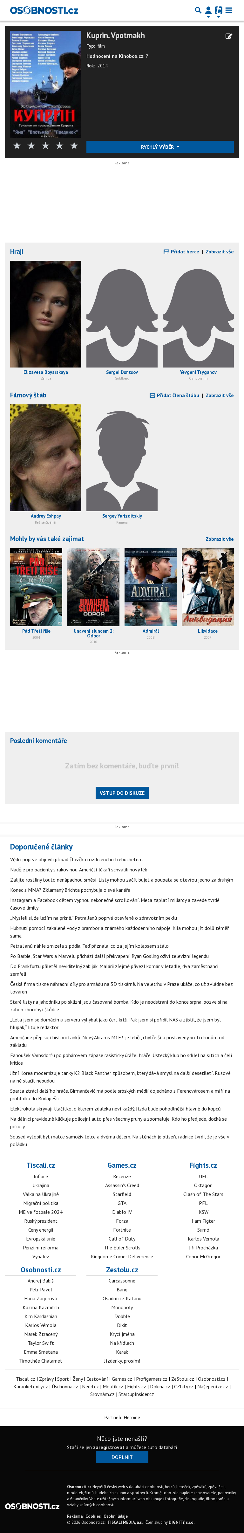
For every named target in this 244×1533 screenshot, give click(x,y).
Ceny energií (40, 1230)
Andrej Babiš (41, 1280)
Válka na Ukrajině (41, 1194)
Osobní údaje (116, 1516)
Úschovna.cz (65, 1386)
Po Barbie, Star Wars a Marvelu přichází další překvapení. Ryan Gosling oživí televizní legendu (109, 956)
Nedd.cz (90, 1386)
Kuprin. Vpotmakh (115, 35)
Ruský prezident (41, 1221)
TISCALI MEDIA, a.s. (125, 1522)
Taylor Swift (41, 1343)
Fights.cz (203, 1165)
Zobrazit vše (220, 251)
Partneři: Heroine (122, 1417)
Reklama (75, 1516)
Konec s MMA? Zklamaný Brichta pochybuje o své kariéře (70, 890)
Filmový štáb (28, 395)
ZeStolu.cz (182, 1379)
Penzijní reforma (40, 1247)
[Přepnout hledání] (198, 10)
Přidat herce (184, 251)
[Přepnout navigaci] (208, 10)
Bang (122, 1289)
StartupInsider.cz (136, 1394)
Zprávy (46, 1379)
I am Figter (203, 1221)
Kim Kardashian (40, 1316)
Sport (63, 1379)
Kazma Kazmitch (41, 1307)
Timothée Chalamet (40, 1361)
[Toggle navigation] (229, 10)
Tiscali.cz (40, 1165)
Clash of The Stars (203, 1194)
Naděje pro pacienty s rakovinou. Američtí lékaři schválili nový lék (78, 869)
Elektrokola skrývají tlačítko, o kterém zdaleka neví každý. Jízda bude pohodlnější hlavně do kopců (115, 1108)
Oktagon (203, 1185)
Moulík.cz (113, 1386)
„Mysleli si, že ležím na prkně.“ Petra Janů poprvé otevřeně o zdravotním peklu (93, 918)
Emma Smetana (41, 1352)
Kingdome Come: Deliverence (122, 1256)
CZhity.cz (183, 1386)
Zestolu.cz (122, 1269)
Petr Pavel (41, 1289)
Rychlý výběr (158, 147)
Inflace (41, 1176)
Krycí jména (122, 1334)
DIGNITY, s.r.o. (181, 1522)
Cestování (97, 1379)
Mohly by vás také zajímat (47, 538)
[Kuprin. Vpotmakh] (45, 83)
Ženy (78, 1379)
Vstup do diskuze (122, 793)
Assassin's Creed (122, 1185)
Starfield (122, 1194)
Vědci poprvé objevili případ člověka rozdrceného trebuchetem (76, 859)
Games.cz (122, 1165)
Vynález (40, 1256)
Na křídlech (122, 1343)
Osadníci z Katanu (122, 1298)
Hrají (17, 251)
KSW (203, 1212)
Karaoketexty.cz (30, 1386)
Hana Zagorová (40, 1298)
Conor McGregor (203, 1256)
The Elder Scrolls (122, 1247)
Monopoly (122, 1307)
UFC (203, 1176)
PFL (203, 1203)
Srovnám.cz (102, 1394)
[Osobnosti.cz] (44, 10)
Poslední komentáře (38, 740)
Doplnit (122, 1457)
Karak (122, 1352)
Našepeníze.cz (212, 1386)
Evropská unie (40, 1238)
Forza (122, 1221)
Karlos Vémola (203, 1238)
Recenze (122, 1176)
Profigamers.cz (151, 1379)
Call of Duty (122, 1238)
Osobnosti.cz (41, 1269)
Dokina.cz (160, 1386)
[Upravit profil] (229, 36)
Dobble (122, 1316)
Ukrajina (40, 1185)
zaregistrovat (109, 1447)
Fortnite (122, 1230)
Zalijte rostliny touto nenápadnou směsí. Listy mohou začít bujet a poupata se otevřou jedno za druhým (121, 879)
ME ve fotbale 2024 (41, 1212)
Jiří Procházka (203, 1247)
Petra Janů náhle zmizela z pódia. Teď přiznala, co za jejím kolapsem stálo (89, 946)
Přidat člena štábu (177, 395)
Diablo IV (122, 1212)
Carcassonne (122, 1280)
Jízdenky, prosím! (122, 1361)
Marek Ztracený (41, 1334)
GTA (122, 1203)
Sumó (203, 1230)
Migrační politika (40, 1203)
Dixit (122, 1325)
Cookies (93, 1516)
